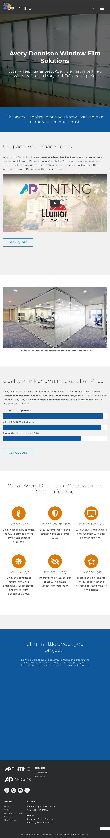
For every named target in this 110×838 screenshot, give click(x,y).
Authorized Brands (13, 813)
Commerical (41, 772)
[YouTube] (20, 790)
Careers (8, 816)
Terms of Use (83, 834)
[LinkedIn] (27, 790)
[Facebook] (6, 790)
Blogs (7, 809)
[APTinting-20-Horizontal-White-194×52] (17, 4)
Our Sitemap (10, 820)
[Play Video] (55, 203)
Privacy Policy (70, 834)
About (7, 806)
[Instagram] (13, 790)
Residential (40, 776)
